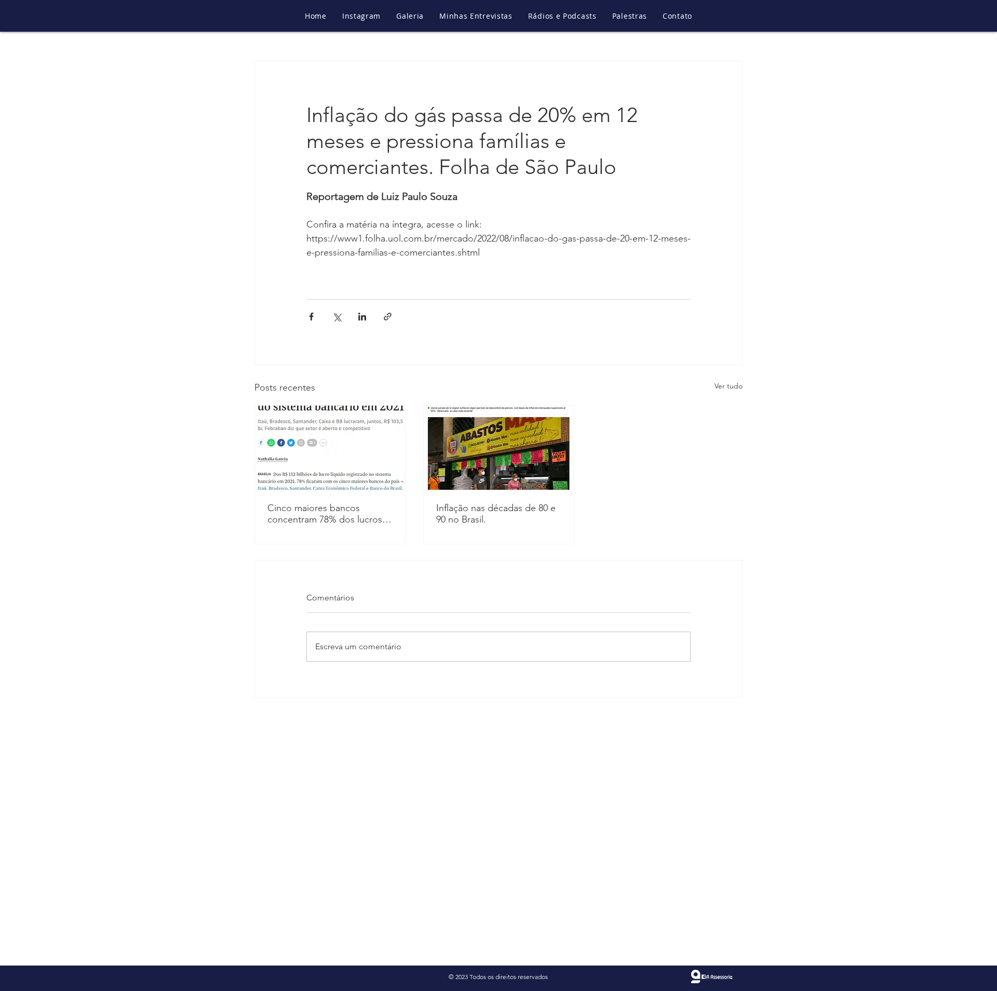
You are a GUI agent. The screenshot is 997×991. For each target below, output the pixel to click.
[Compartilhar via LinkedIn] (362, 317)
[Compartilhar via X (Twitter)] (337, 317)
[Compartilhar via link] (388, 317)
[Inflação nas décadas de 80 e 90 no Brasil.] (499, 448)
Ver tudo (729, 386)
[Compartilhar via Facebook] (311, 317)
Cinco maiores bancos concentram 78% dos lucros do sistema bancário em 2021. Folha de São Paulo (328, 513)
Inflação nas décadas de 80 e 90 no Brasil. (496, 513)
